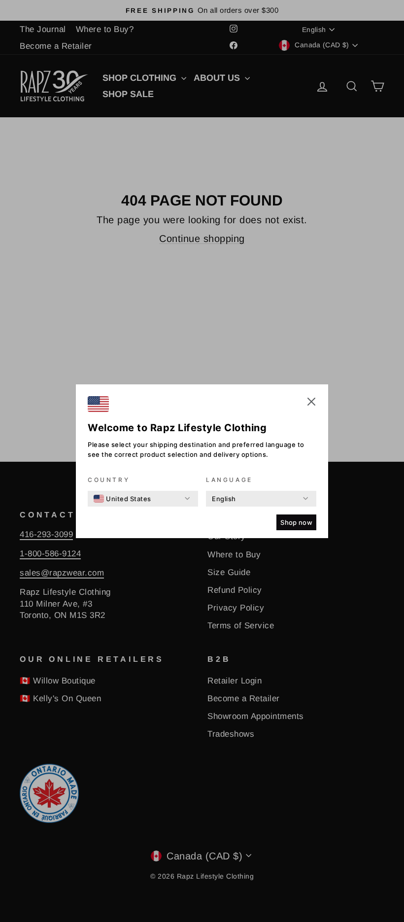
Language (229, 479)
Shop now (296, 522)
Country (109, 479)
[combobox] (122, 499)
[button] (311, 403)
